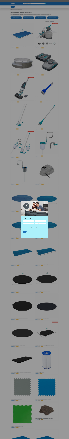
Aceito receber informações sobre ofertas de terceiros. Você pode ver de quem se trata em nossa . (35, 228)
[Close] (46, 202)
